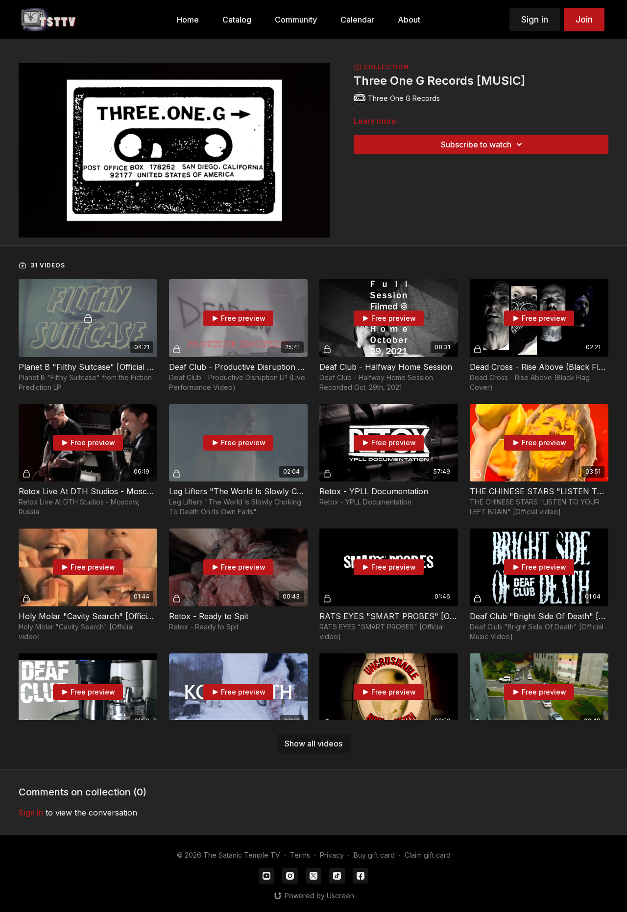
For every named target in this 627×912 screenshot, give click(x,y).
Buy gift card (374, 855)
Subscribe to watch (476, 144)
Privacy (332, 855)
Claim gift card (428, 855)
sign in (31, 812)
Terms (300, 855)
